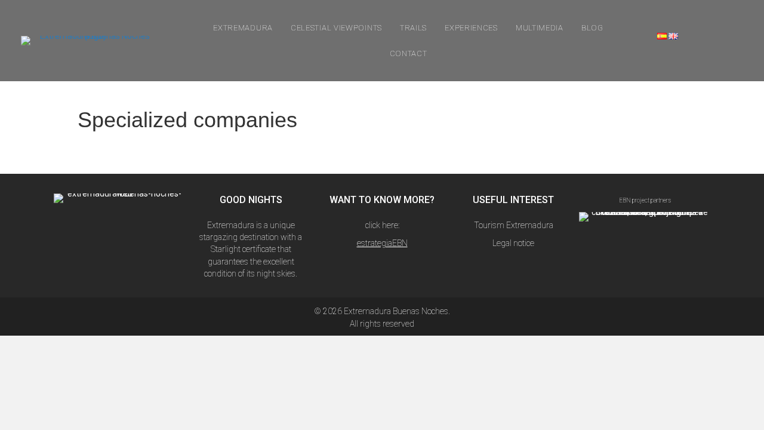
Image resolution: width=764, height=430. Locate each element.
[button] (95, 242)
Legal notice (513, 243)
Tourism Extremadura (513, 225)
